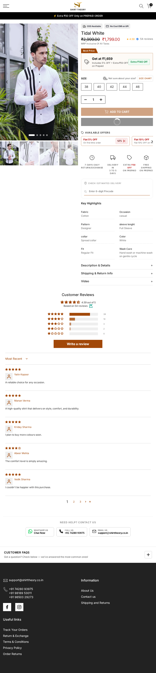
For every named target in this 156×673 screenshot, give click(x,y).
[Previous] (7, 82)
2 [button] (74, 501)
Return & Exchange (15, 635)
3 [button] (80, 501)
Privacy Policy (12, 647)
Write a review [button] (78, 344)
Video (85, 281)
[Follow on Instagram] (19, 607)
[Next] (71, 82)
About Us (87, 590)
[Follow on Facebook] (7, 607)
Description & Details (95, 265)
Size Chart (145, 78)
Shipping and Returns (95, 602)
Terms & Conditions (16, 641)
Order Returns (12, 654)
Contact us (88, 596)
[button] (56, 314)
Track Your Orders (15, 629)
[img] (13, 369)
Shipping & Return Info (97, 273)
